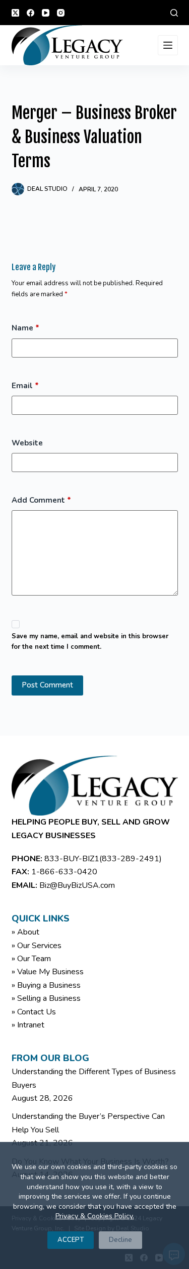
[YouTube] (45, 13)
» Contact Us (34, 1011)
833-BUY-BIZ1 (71, 858)
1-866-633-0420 (64, 871)
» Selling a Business (46, 998)
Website (27, 443)
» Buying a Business (46, 985)
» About (25, 932)
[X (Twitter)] (15, 13)
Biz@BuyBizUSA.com (77, 885)
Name (25, 328)
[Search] (174, 13)
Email (25, 386)
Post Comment (47, 685)
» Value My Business (48, 971)
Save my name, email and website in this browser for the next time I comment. (90, 641)
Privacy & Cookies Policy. (94, 1216)
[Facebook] (30, 13)
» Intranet (28, 1024)
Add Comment (41, 500)
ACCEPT (70, 1239)
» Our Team (31, 958)
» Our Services (36, 945)
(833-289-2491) (130, 858)
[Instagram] (61, 13)
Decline (120, 1239)
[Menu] (168, 45)
